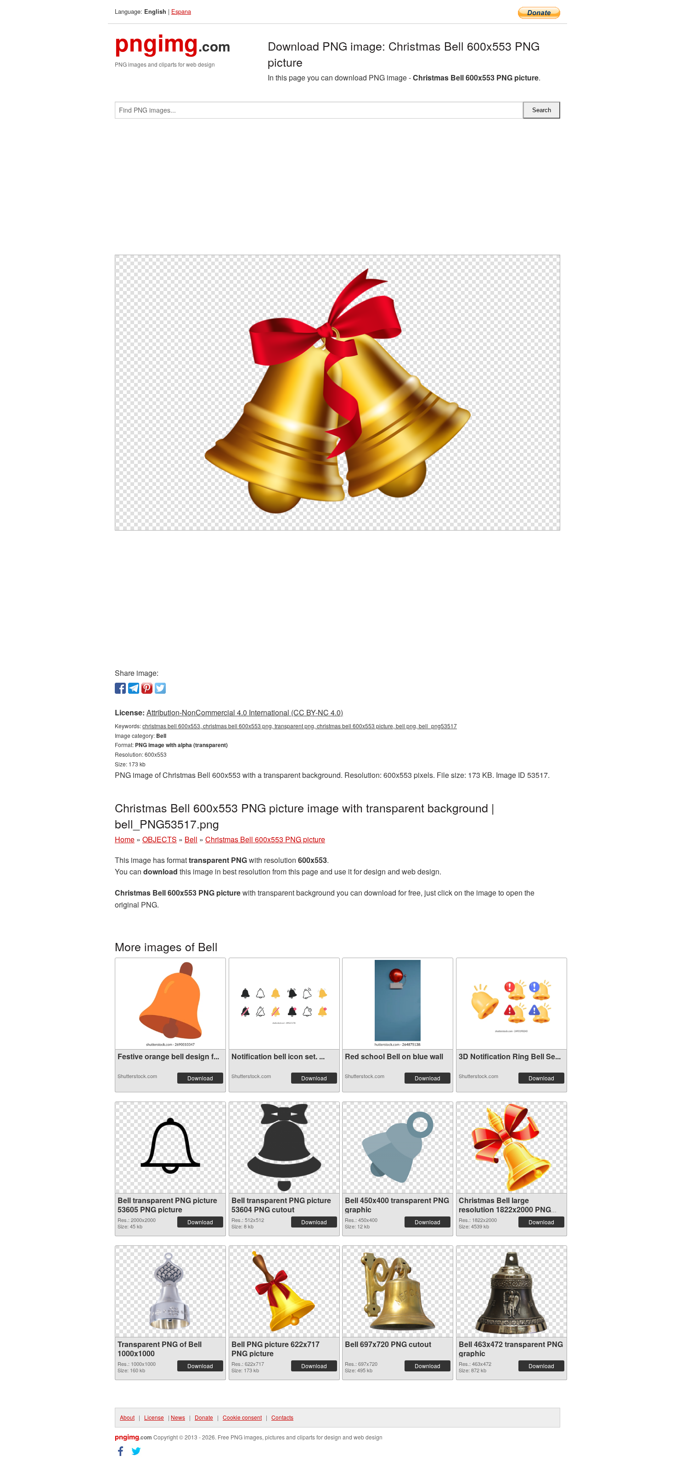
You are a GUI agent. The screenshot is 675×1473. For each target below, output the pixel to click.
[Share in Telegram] (133, 688)
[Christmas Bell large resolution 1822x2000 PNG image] (511, 1147)
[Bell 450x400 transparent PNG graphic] (398, 1147)
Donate (204, 1417)
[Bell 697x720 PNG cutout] (397, 1291)
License (154, 1417)
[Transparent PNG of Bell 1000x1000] (170, 1291)
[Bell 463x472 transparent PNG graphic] (511, 1291)
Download (200, 1078)
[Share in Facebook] (120, 688)
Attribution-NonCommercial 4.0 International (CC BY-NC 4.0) (244, 712)
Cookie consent (242, 1417)
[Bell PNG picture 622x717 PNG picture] (283, 1291)
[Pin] (146, 688)
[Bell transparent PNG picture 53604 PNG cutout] (284, 1147)
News (178, 1417)
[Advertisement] (337, 190)
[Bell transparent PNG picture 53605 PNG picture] (170, 1147)
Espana (181, 11)
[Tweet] (160, 688)
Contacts (282, 1417)
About (127, 1417)
